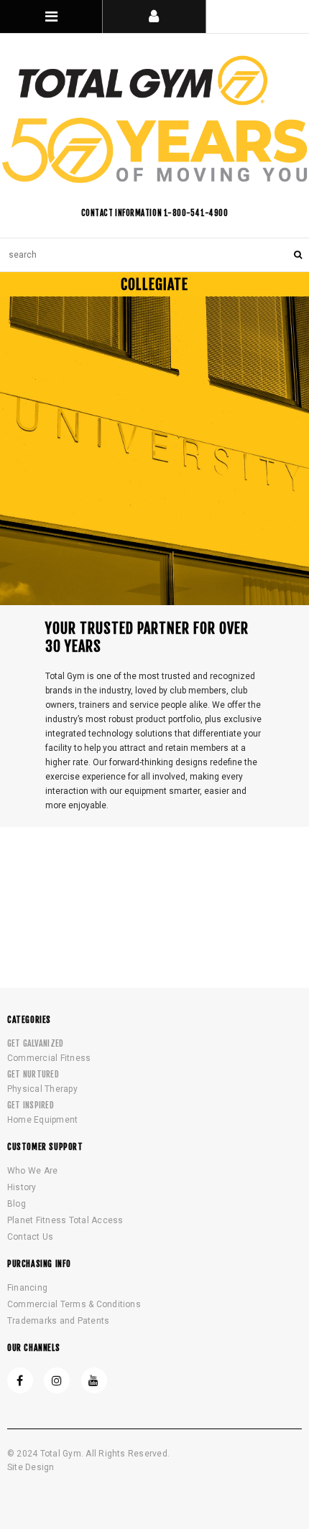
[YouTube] (94, 1380)
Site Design (31, 1467)
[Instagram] (57, 1380)
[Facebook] (20, 1380)
